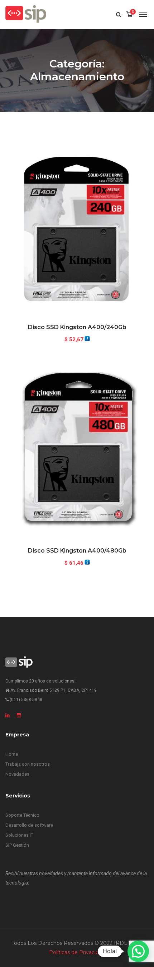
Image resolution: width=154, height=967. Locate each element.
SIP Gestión (17, 845)
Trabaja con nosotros (27, 764)
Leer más (77, 297)
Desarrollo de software (29, 825)
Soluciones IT (19, 835)
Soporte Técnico (22, 815)
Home (11, 754)
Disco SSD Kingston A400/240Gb (77, 327)
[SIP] (25, 14)
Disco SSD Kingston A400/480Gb (77, 550)
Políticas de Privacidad (77, 952)
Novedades (17, 774)
